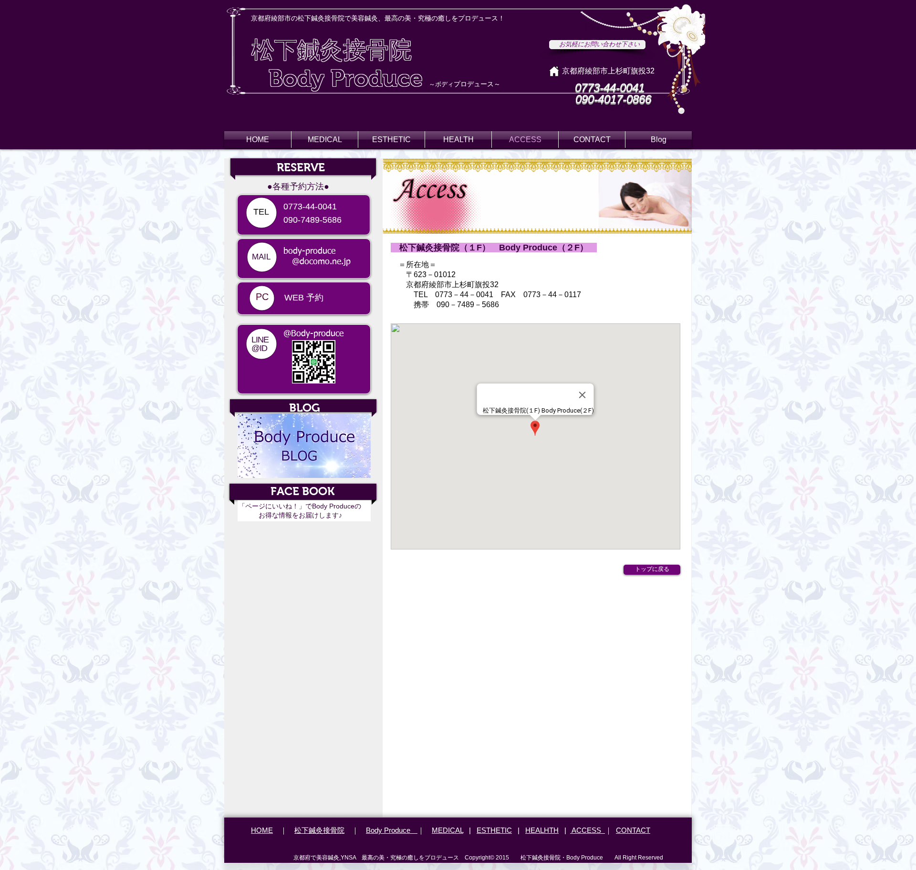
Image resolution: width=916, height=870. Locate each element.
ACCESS (587, 830)
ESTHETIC (494, 830)
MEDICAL (447, 830)
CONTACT (633, 830)
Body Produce (391, 830)
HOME (262, 830)
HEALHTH (542, 830)
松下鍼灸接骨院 (319, 830)
